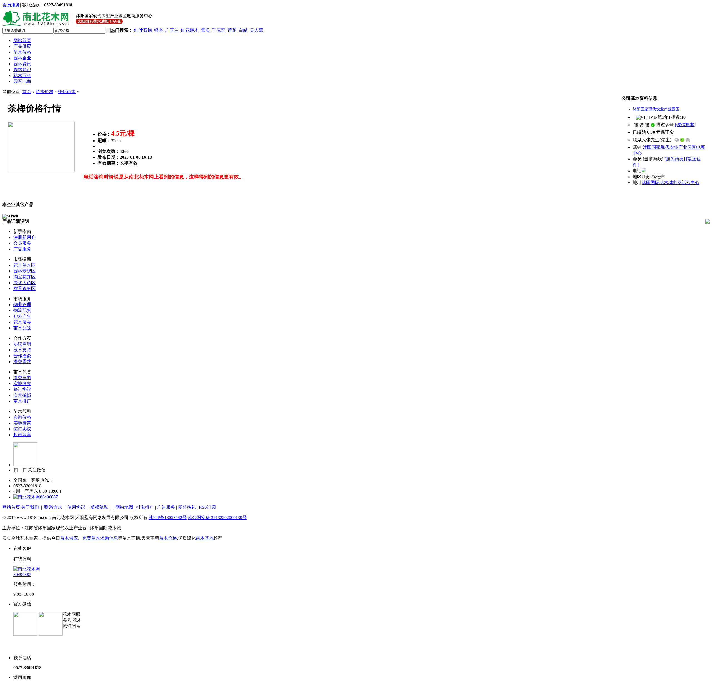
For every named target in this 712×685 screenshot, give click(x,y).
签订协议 (22, 389)
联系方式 (53, 507)
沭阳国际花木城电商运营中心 (670, 182)
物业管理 (22, 304)
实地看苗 (22, 423)
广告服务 (22, 249)
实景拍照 (22, 395)
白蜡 (243, 30)
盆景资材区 (24, 288)
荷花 (232, 30)
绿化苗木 (67, 91)
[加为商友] (674, 159)
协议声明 (22, 344)
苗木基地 (205, 538)
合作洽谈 (22, 355)
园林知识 (22, 69)
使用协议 (76, 507)
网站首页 (22, 40)
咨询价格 (22, 417)
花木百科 (22, 75)
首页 (26, 91)
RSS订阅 (207, 507)
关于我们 (30, 507)
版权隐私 (99, 507)
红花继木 (190, 30)
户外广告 (22, 316)
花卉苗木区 (24, 265)
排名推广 (145, 507)
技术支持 (22, 350)
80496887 (49, 497)
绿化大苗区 (24, 282)
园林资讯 (22, 63)
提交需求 (22, 361)
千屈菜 (218, 30)
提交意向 (22, 377)
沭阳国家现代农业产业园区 (656, 109)
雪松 (205, 30)
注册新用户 (24, 237)
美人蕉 (256, 30)
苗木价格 (22, 52)
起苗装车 (22, 434)
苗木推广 (22, 401)
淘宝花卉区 (24, 276)
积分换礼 (187, 507)
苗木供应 (69, 538)
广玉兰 (172, 30)
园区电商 (22, 81)
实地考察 (22, 383)
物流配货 (22, 310)
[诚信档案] (685, 124)
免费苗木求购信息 (100, 538)
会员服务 (11, 5)
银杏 (158, 30)
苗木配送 (22, 328)
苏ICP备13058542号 (168, 517)
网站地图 (124, 507)
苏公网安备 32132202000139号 (217, 517)
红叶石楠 (143, 30)
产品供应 (22, 46)
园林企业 (22, 58)
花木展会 (22, 322)
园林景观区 (24, 271)
